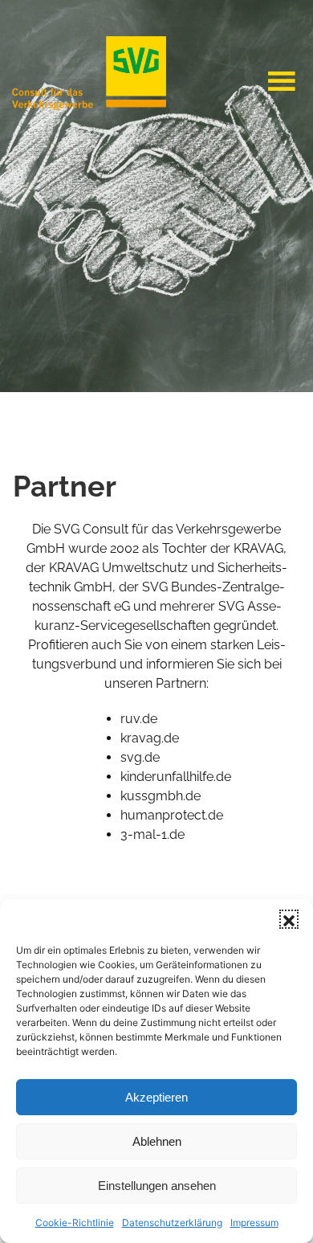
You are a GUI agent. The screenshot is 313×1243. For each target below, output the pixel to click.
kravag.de (149, 738)
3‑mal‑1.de (152, 834)
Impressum (254, 1222)
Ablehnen (156, 1141)
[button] (289, 919)
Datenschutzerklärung (172, 1222)
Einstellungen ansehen (157, 1185)
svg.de (140, 757)
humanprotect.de (171, 815)
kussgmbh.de (160, 795)
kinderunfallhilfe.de (175, 776)
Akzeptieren (156, 1097)
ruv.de (138, 718)
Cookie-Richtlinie (74, 1222)
